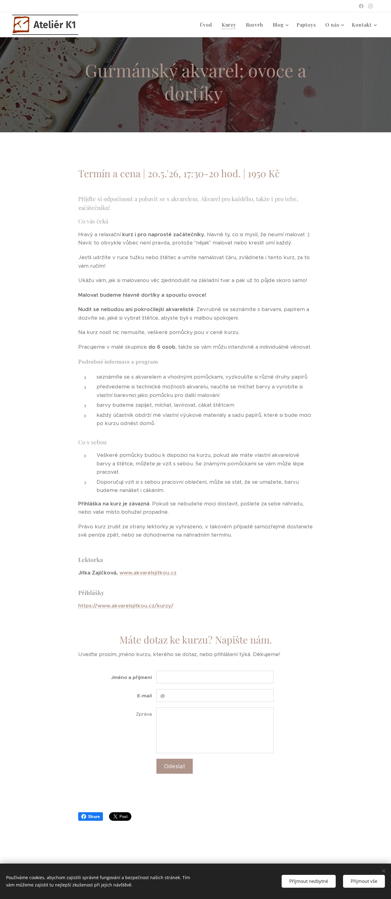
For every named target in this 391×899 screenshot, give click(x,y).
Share (94, 816)
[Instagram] (370, 6)
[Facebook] (361, 6)
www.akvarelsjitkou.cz (148, 572)
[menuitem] (207, 24)
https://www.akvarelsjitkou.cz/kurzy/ (126, 605)
